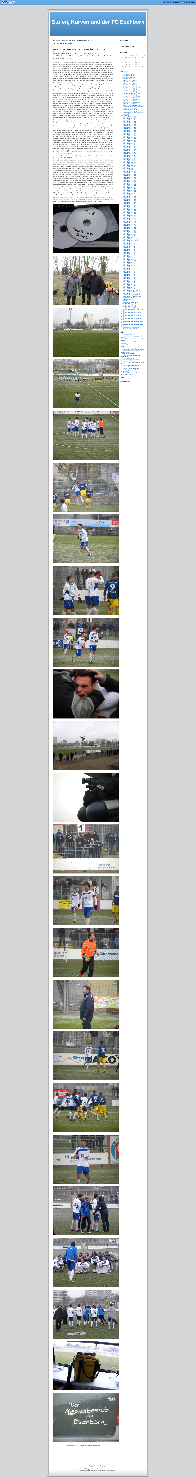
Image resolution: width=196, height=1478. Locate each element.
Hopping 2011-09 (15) (129, 167)
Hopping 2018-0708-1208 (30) (132, 290)
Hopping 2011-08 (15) (129, 165)
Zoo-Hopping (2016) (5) (130, 303)
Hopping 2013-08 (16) (129, 202)
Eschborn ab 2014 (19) (130, 97)
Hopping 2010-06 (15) (129, 145)
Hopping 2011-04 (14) (129, 159)
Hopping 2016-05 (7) (129, 252)
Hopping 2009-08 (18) (129, 130)
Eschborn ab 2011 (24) (130, 89)
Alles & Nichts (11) (128, 74)
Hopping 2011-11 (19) (129, 170)
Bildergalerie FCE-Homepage (131, 365)
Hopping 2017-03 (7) (129, 267)
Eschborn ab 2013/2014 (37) (131, 96)
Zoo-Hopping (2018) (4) (130, 306)
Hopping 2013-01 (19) (129, 190)
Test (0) (125, 300)
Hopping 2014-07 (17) (129, 218)
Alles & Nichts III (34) (129, 77)
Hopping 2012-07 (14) (129, 181)
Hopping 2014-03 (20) (129, 212)
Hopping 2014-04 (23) (129, 214)
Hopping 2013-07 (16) (129, 200)
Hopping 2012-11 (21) (129, 187)
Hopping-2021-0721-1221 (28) (132, 296)
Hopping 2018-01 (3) (129, 281)
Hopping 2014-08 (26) (129, 219)
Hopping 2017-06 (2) (129, 271)
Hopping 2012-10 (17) (129, 186)
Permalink (96, 1445)
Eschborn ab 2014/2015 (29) (131, 99)
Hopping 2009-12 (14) (129, 136)
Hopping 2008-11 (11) (129, 117)
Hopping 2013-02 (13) (129, 192)
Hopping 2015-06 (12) (129, 234)
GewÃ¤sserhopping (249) (130, 109)
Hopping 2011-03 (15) (129, 158)
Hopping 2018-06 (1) (129, 289)
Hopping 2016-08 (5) (129, 256)
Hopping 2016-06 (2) (129, 253)
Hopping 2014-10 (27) (129, 222)
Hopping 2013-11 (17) (129, 206)
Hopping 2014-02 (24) (129, 211)
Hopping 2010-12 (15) (129, 153)
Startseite (125, 43)
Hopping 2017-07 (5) (129, 272)
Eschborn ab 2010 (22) (130, 86)
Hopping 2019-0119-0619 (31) (132, 291)
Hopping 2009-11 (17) (129, 134)
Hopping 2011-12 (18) (129, 171)
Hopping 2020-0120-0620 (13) (132, 294)
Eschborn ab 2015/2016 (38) (131, 102)
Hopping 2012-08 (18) (129, 183)
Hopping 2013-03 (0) (129, 194)
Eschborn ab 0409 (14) (130, 81)
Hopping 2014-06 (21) (129, 217)
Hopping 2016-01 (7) (129, 246)
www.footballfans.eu (129, 353)
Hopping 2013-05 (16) (129, 197)
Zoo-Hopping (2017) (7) (130, 305)
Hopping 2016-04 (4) (129, 250)
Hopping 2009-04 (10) (129, 124)
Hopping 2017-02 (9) (129, 265)
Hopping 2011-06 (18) (129, 162)
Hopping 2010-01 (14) (129, 137)
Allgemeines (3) (127, 78)
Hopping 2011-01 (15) (129, 155)
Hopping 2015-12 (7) (129, 244)
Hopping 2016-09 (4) (129, 258)
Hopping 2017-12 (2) (129, 280)
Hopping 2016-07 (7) (129, 255)
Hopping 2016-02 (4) (129, 247)
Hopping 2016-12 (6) (129, 262)
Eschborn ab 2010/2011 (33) (131, 87)
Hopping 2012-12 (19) (129, 189)
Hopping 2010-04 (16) (129, 142)
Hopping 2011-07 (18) (129, 164)
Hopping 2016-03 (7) (129, 249)
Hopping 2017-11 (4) (129, 278)
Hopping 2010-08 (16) (129, 147)
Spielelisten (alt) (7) (128, 297)
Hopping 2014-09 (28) (129, 221)
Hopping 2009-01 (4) (129, 120)
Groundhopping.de (128, 334)
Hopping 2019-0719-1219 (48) (132, 293)
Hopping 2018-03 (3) (129, 284)
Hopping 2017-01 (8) (129, 264)
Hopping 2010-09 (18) (129, 149)
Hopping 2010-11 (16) (129, 152)
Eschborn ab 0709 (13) (130, 83)
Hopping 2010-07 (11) (129, 146)
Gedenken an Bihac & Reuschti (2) (133, 106)
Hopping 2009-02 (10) (129, 121)
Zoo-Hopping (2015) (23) (130, 302)
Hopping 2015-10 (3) (129, 242)
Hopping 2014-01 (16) (129, 209)
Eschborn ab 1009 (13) (130, 84)
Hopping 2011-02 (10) (129, 156)
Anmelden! (126, 49)
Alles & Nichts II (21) (129, 75)
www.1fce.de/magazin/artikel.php (63, 153)
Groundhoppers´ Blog (129, 347)
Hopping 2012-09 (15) (129, 184)
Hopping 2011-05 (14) (129, 161)
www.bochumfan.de (129, 358)
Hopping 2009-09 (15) (129, 131)
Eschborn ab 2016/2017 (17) (131, 105)
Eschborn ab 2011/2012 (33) (131, 90)
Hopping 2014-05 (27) (129, 215)
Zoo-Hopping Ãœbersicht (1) (131, 327)
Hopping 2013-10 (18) (129, 205)
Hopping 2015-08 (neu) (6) (131, 239)
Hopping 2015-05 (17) (129, 233)
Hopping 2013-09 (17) (129, 203)
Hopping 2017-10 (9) (129, 277)
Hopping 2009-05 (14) (129, 125)
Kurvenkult (126, 367)
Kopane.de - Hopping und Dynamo (133, 349)
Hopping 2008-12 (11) (129, 118)
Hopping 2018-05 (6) (129, 287)
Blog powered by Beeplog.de (98, 1466)
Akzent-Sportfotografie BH (131, 368)
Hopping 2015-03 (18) (129, 230)
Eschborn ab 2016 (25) (130, 103)
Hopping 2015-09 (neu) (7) (131, 240)
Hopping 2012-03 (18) (129, 175)
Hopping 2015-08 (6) (129, 237)
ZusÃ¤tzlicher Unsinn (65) (130, 328)
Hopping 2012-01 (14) (129, 172)
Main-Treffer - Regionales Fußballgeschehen (129, 373)
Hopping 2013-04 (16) (129, 196)
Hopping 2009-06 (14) (129, 127)
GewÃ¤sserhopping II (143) (131, 111)
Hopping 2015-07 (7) (129, 236)
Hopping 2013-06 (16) (129, 199)
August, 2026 (133, 55)
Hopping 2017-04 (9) (129, 268)
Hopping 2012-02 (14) (129, 174)
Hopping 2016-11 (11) (129, 261)
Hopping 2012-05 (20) (129, 178)
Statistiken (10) (127, 299)
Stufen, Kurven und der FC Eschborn (98, 22)
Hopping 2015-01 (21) (129, 227)
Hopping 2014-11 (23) (129, 224)
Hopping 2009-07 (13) (129, 128)
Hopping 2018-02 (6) (129, 283)
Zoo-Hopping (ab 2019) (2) (131, 308)
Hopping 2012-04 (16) (129, 177)
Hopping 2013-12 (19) (129, 208)
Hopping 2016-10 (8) (129, 259)
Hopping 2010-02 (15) (129, 139)
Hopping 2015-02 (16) (129, 228)
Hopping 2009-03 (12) (129, 122)
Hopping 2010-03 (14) (129, 140)
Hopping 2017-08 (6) (129, 274)
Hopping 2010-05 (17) (129, 143)
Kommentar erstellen (85, 1445)
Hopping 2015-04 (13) (129, 231)
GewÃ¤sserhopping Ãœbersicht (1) (133, 112)
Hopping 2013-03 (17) (129, 193)
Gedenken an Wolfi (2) (129, 108)
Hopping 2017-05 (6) (129, 269)
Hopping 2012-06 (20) (129, 180)
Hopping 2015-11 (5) (129, 243)
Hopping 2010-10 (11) (129, 150)
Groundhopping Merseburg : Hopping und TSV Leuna (130, 360)
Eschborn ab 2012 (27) (130, 92)
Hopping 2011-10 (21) (129, 168)
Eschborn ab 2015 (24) (130, 100)
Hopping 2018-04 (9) (129, 286)
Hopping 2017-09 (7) (129, 275)
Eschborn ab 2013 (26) (130, 95)
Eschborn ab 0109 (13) (130, 80)
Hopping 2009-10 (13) (129, 133)
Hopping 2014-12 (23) (129, 225)
